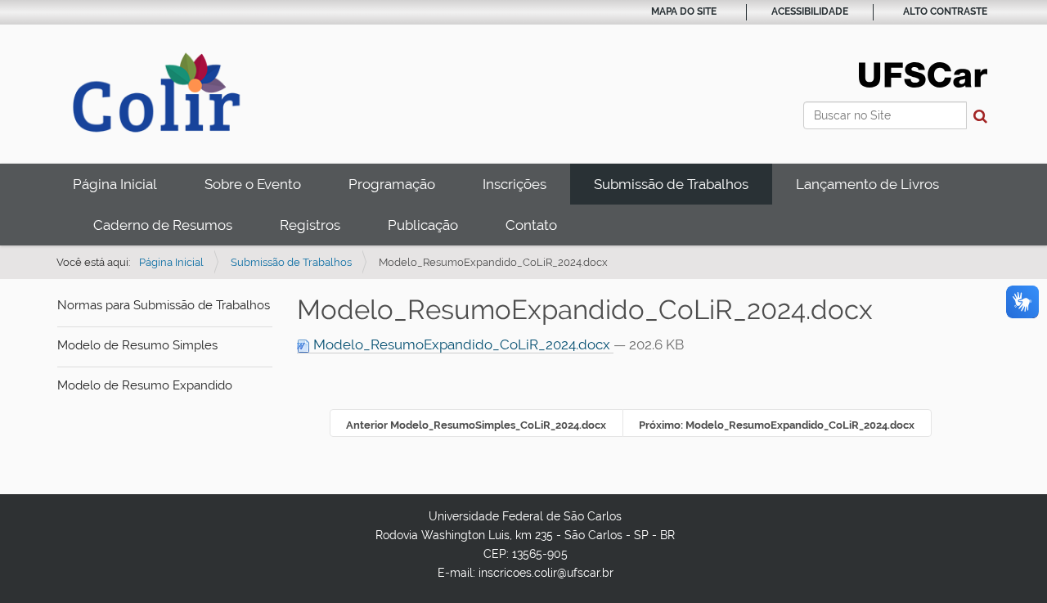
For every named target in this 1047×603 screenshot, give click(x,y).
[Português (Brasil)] (160, 92)
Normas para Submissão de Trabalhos (163, 305)
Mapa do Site (684, 11)
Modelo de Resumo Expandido (144, 385)
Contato (531, 225)
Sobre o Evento (252, 184)
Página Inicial (115, 184)
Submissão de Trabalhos (671, 184)
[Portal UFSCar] (923, 73)
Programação (391, 184)
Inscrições (514, 184)
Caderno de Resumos (162, 225)
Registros (310, 225)
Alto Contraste (945, 11)
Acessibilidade (809, 11)
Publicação (423, 225)
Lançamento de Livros (867, 184)
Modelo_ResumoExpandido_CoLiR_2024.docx (461, 344)
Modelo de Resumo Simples (137, 345)
